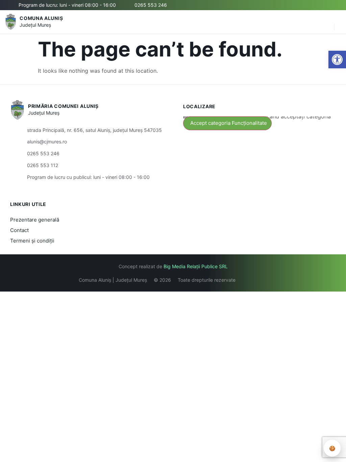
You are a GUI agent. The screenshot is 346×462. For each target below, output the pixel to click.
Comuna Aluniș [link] (41, 18)
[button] (325, 22)
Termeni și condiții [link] (32, 240)
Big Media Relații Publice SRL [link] (196, 266)
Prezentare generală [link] (34, 219)
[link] (337, 59)
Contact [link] (19, 230)
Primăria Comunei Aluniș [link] (63, 106)
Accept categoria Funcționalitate (228, 123)
